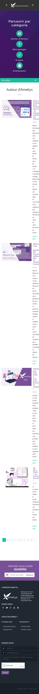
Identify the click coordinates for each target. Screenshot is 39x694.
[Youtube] (14, 607)
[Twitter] (6, 607)
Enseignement (7, 629)
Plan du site (33, 689)
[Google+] (10, 607)
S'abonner (29, 575)
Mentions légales (23, 689)
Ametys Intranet (26, 629)
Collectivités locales (9, 626)
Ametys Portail (25, 626)
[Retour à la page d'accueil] (20, 5)
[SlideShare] (18, 607)
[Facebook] (3, 607)
